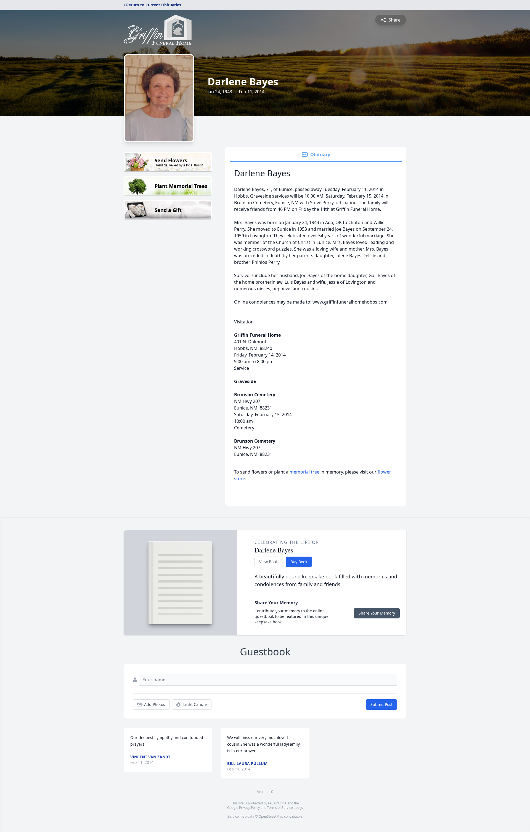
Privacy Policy (249, 807)
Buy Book (298, 561)
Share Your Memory (377, 613)
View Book (268, 561)
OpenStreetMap (271, 816)
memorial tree (304, 472)
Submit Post (381, 704)
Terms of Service (280, 807)
